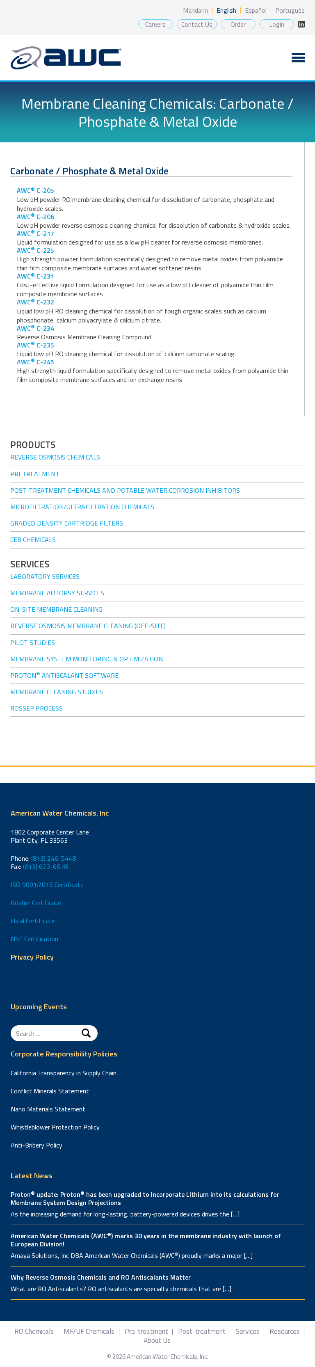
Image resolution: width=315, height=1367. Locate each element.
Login (276, 24)
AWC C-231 (35, 276)
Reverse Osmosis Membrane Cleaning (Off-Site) (88, 626)
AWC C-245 (35, 362)
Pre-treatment (146, 1331)
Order (238, 24)
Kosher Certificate (36, 903)
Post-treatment (202, 1331)
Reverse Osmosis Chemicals (55, 457)
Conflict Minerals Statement (50, 1091)
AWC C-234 (35, 328)
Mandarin (195, 10)
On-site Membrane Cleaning (56, 609)
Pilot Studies (32, 642)
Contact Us (196, 24)
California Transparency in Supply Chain (63, 1073)
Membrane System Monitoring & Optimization (86, 659)
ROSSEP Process (36, 708)
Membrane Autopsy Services (57, 593)
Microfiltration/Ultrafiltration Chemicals (82, 507)
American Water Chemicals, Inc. (66, 58)
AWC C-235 (35, 345)
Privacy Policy (32, 957)
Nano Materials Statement (48, 1109)
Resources (284, 1331)
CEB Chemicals (33, 539)
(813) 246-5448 (53, 858)
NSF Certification (34, 939)
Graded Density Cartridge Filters (66, 523)
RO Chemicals (34, 1331)
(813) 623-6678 (45, 866)
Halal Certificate (33, 921)
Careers (155, 24)
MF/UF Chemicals (89, 1331)
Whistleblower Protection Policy (55, 1127)
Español (256, 10)
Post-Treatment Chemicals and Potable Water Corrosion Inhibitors (125, 490)
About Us (157, 1340)
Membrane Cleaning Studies (56, 692)
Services (248, 1331)
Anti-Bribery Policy (36, 1145)
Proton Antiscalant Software (64, 675)
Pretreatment (34, 474)
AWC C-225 (35, 250)
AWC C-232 (35, 302)
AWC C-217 (35, 233)
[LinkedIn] (301, 24)
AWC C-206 (35, 217)
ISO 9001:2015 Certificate (47, 884)
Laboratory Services (45, 576)
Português (290, 10)
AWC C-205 (35, 190)
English (226, 10)
